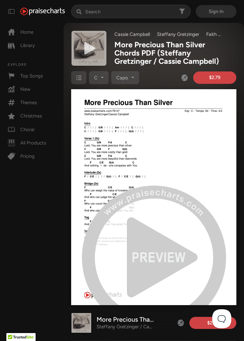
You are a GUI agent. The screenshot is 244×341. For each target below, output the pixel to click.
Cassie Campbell (132, 34)
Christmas (31, 116)
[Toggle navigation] (11, 11)
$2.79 (214, 77)
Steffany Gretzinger (178, 34)
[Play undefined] (89, 48)
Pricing (27, 156)
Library (27, 45)
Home (26, 32)
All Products (33, 143)
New (25, 89)
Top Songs (31, 76)
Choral (27, 129)
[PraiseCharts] (42, 11)
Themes (28, 102)
